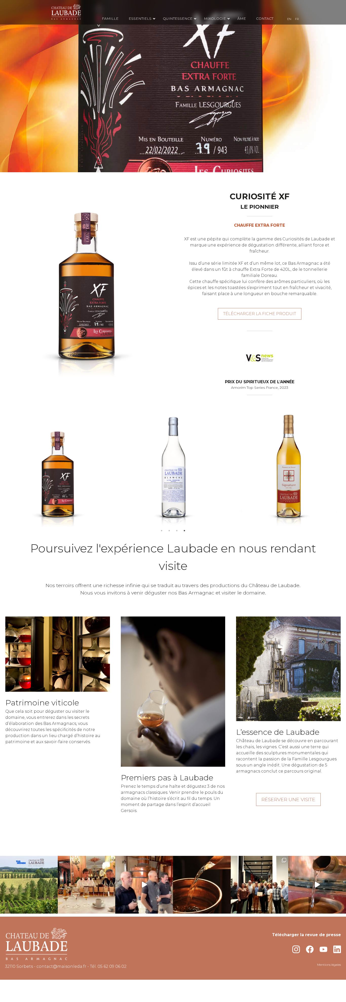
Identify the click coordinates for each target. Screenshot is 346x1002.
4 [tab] (184, 530)
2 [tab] (169, 530)
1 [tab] (161, 530)
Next (337, 469)
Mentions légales (329, 965)
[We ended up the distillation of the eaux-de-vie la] (202, 885)
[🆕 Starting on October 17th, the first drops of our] (317, 885)
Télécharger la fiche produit (259, 313)
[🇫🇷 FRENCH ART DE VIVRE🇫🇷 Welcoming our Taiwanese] (87, 885)
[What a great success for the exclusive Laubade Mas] (260, 885)
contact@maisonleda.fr (61, 966)
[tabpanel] (58, 469)
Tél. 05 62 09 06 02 (108, 966)
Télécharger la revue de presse (306, 934)
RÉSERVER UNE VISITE (288, 799)
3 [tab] (176, 530)
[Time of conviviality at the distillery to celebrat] (144, 885)
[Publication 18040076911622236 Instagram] (29, 885)
